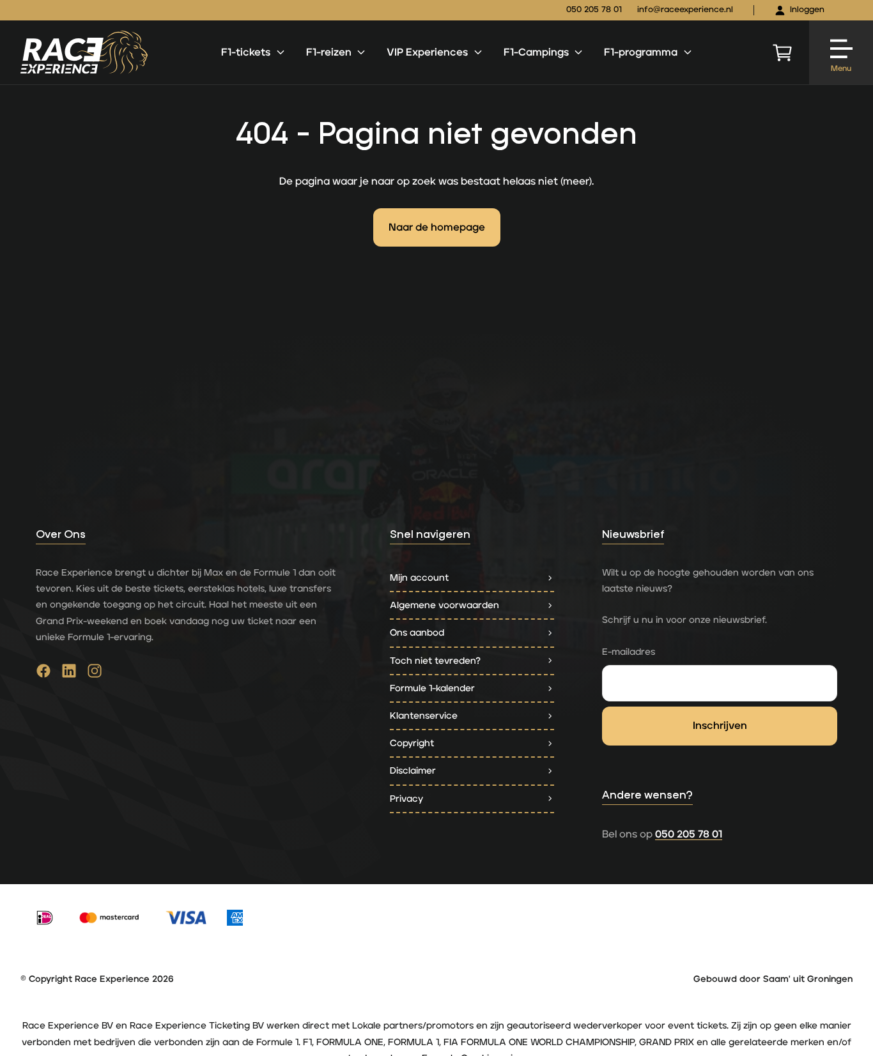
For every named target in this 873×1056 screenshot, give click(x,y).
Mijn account (419, 578)
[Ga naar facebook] (43, 674)
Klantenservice (424, 716)
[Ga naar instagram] (94, 674)
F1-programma (640, 52)
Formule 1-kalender (432, 688)
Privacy (406, 799)
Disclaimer (413, 771)
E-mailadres (628, 652)
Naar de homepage (437, 227)
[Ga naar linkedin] (69, 674)
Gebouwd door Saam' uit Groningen (773, 979)
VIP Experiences (427, 52)
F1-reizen (329, 52)
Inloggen (807, 10)
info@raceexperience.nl (685, 10)
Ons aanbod (417, 633)
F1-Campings (536, 52)
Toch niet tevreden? (435, 661)
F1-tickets (245, 52)
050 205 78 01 (594, 10)
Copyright (412, 743)
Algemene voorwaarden (444, 605)
